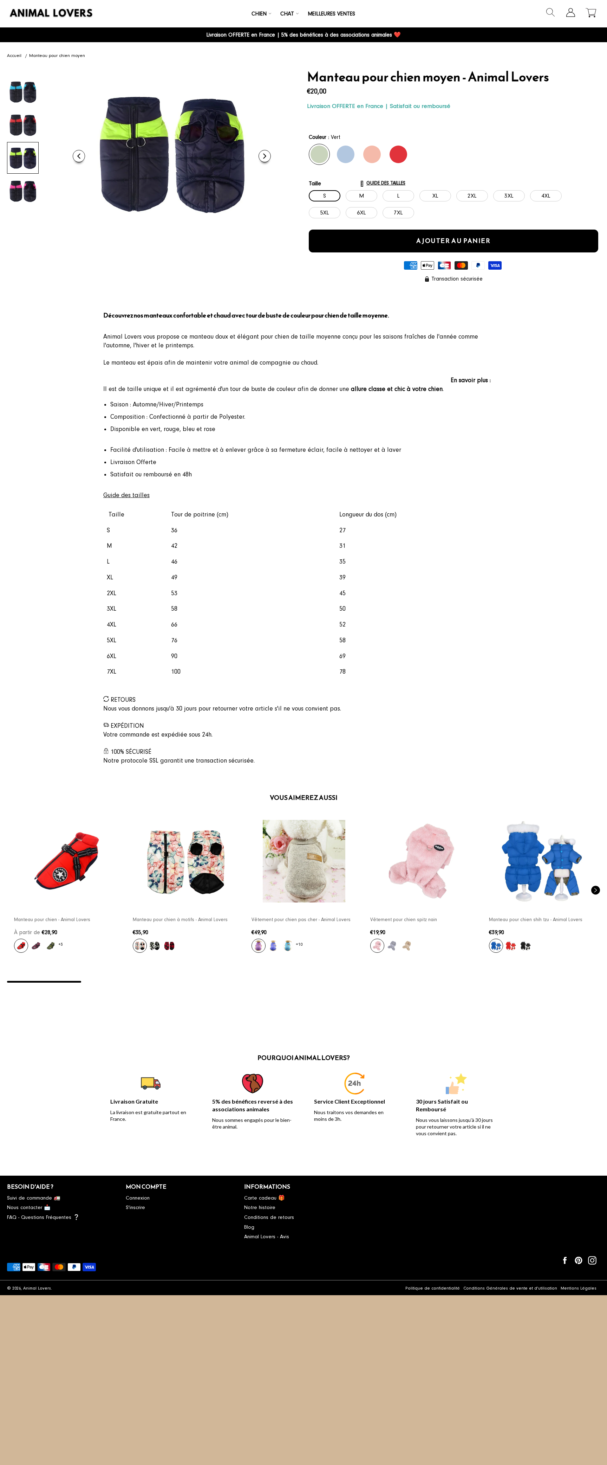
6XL (361, 212)
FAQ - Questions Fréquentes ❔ (43, 1217)
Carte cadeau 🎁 (264, 1198)
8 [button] (563, 982)
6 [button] (415, 982)
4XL (545, 195)
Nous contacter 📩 (29, 1207)
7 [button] (489, 982)
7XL (398, 212)
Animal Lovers (37, 1288)
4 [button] (266, 982)
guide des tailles (385, 183)
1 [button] (44, 982)
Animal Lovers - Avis (266, 1237)
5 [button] (341, 982)
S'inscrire (135, 1207)
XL (435, 195)
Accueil (14, 55)
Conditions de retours (269, 1217)
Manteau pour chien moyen (57, 55)
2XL (472, 195)
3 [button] (192, 982)
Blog (249, 1227)
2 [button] (118, 982)
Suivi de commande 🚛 (33, 1198)
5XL (324, 212)
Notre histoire (259, 1207)
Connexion (138, 1198)
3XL (509, 195)
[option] (66, 887)
